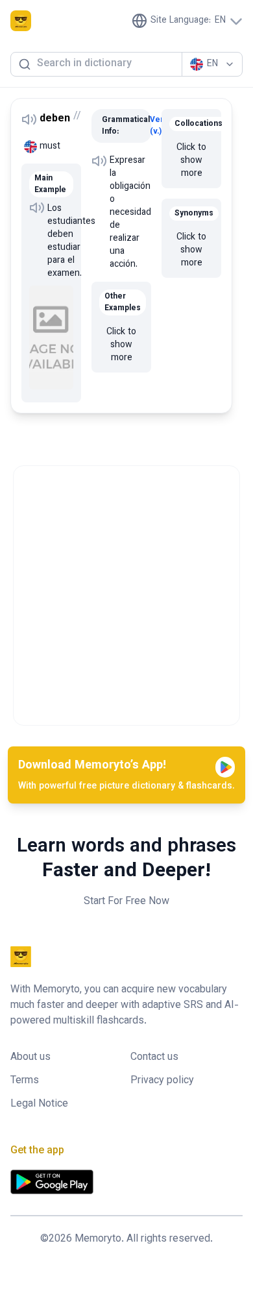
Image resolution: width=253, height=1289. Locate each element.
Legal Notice (39, 1104)
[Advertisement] (126, 592)
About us (30, 1058)
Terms (24, 1081)
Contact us (154, 1058)
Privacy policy (162, 1081)
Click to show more (121, 345)
